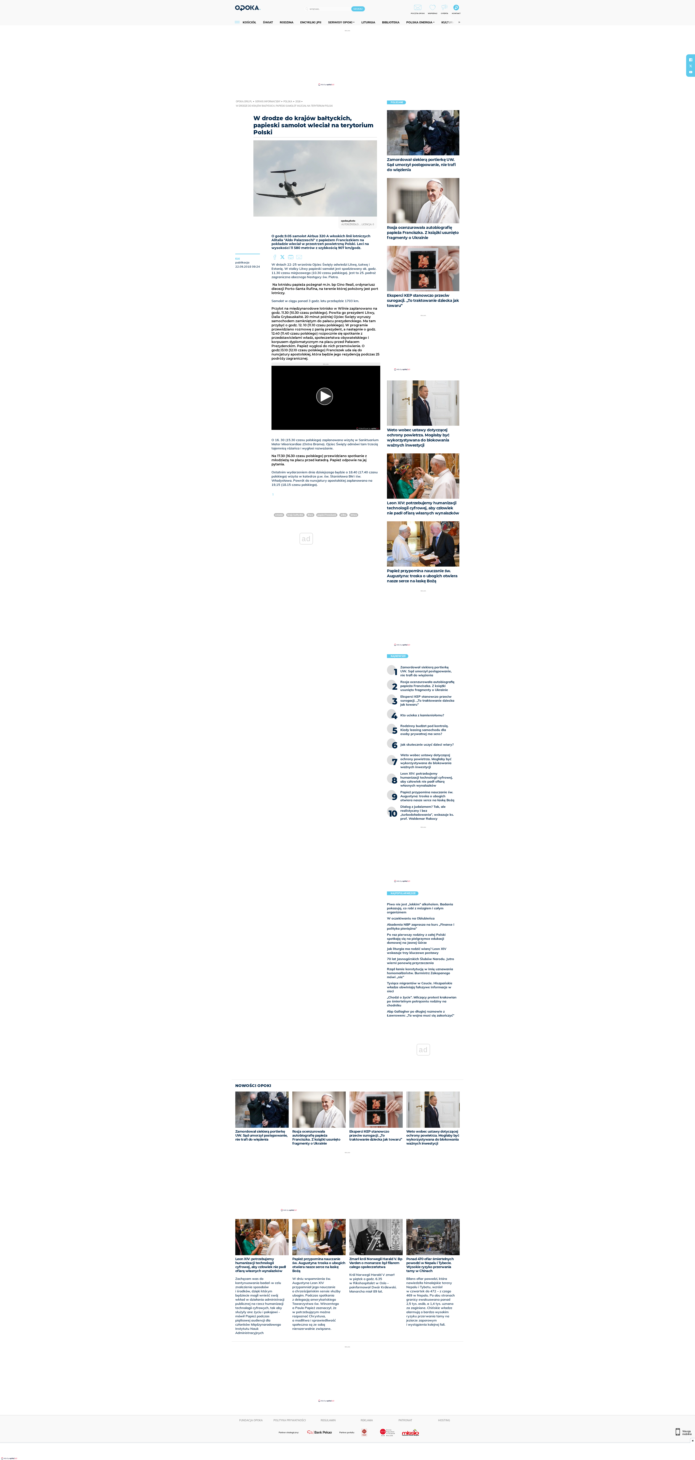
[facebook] (690, 59)
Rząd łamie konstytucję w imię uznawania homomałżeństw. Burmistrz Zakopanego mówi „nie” (420, 973)
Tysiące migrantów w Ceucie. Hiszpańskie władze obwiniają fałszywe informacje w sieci (419, 987)
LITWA (310, 515)
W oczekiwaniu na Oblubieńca (411, 918)
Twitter (283, 257)
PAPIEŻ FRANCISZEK (326, 515)
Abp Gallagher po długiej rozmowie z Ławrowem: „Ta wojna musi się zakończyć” (420, 1013)
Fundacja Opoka (251, 1420)
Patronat (405, 1420)
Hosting (444, 1420)
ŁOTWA (354, 515)
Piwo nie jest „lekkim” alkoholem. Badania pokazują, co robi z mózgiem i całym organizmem (420, 908)
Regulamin (328, 1420)
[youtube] (690, 72)
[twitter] (690, 65)
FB (275, 257)
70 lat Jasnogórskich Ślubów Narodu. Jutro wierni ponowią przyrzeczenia (420, 961)
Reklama (367, 1420)
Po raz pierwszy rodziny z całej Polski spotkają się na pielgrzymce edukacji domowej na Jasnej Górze (416, 939)
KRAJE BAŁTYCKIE (295, 515)
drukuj (291, 257)
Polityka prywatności (289, 1420)
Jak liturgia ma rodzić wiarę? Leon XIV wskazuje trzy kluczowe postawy (416, 951)
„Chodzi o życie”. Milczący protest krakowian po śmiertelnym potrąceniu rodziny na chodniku (421, 1001)
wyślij (300, 257)
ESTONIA (279, 515)
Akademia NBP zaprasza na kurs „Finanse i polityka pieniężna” (420, 926)
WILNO (343, 515)
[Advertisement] (347, 58)
